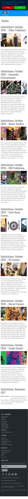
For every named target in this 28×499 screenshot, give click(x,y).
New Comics (4, 421)
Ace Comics (11, 13)
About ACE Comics (5, 450)
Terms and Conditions (6, 477)
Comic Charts (4, 439)
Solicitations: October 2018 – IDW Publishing (12, 166)
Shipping (3, 453)
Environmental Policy (6, 480)
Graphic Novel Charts (6, 441)
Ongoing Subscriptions (6, 432)
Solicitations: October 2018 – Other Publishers (13, 28)
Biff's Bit (3, 438)
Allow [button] (20, 7)
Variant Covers (4, 424)
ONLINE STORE (4, 417)
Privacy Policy (15, 477)
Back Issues (4, 423)
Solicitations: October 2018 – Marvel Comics (12, 302)
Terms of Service (9, 487)
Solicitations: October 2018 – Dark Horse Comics (12, 212)
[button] (26, 13)
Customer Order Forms (6, 444)
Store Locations (5, 452)
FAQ (2, 455)
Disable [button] (8, 7)
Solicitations (4, 443)
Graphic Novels (4, 426)
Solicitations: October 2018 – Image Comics (12, 346)
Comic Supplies (5, 427)
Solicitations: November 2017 (13, 390)
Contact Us (4, 457)
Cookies (14, 480)
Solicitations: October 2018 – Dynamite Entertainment (12, 74)
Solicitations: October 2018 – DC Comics (12, 258)
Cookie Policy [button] (16, 4)
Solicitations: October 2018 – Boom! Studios (12, 122)
